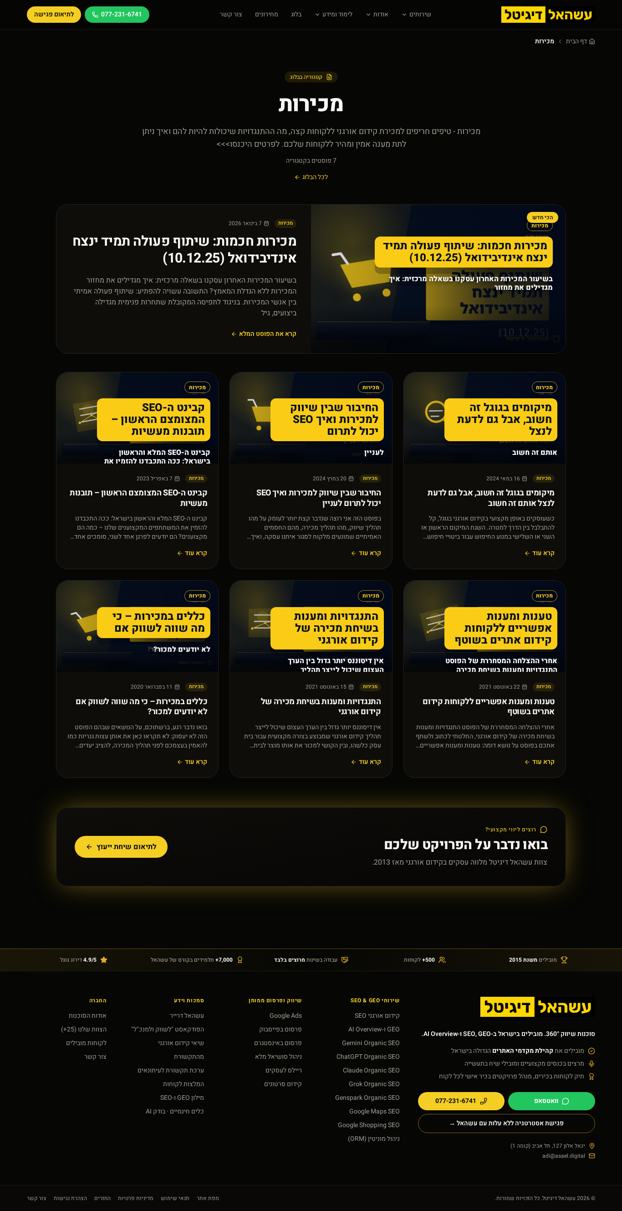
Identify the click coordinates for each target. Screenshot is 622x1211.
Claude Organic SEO (371, 1070)
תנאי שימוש (175, 1198)
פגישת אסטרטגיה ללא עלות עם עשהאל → (506, 1123)
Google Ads (286, 1015)
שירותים (420, 14)
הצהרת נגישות (70, 1198)
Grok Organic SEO (374, 1084)
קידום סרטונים (283, 1084)
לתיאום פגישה (54, 14)
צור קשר (231, 14)
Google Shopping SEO (369, 1125)
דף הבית (576, 41)
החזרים (102, 1198)
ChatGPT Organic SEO (368, 1057)
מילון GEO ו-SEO (182, 1098)
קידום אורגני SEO (377, 1015)
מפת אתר (208, 1198)
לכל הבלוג (315, 177)
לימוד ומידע (337, 14)
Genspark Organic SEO (367, 1098)
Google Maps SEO (374, 1111)
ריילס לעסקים (283, 1070)
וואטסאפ (546, 1101)
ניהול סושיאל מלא (278, 1057)
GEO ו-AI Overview (374, 1029)
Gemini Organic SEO (371, 1043)
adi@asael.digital (563, 1155)
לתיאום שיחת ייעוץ (127, 846)
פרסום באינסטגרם (278, 1043)
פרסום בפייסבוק (280, 1029)
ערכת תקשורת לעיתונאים (171, 1070)
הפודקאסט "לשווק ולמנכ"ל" (167, 1029)
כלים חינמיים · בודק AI (175, 1111)
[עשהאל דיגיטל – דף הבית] (548, 14)
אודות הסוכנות (88, 1015)
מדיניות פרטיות (135, 1198)
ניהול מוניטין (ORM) (374, 1139)
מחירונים (266, 14)
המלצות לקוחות (183, 1084)
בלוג (296, 14)
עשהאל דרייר (187, 1015)
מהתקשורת (189, 1057)
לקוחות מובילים (86, 1043)
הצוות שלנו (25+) (84, 1029)
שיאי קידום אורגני (181, 1043)
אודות (380, 14)
